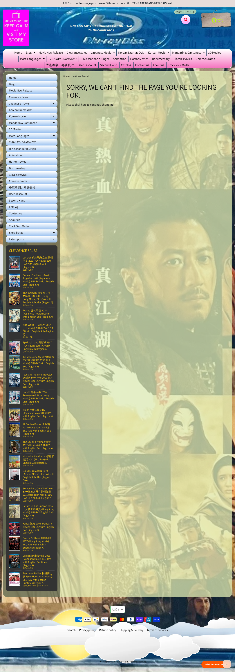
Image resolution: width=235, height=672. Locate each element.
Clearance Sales (77, 53)
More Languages (33, 59)
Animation (119, 59)
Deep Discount (87, 65)
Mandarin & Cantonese (189, 53)
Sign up (190, 11)
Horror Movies (139, 59)
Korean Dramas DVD (131, 53)
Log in (179, 11)
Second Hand (108, 65)
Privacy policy (87, 630)
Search (71, 630)
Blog (31, 53)
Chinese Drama (205, 59)
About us (158, 65)
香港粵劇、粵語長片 (60, 65)
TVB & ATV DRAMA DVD (62, 59)
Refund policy (107, 630)
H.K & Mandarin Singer (94, 59)
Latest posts (33, 239)
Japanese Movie (103, 53)
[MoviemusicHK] (16, 28)
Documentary (161, 59)
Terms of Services (157, 630)
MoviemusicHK (122, 661)
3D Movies (214, 53)
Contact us (142, 65)
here (83, 105)
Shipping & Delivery (131, 630)
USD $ (116, 609)
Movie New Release (51, 53)
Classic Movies (182, 59)
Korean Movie (159, 53)
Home (18, 53)
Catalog (126, 65)
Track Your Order (178, 65)
